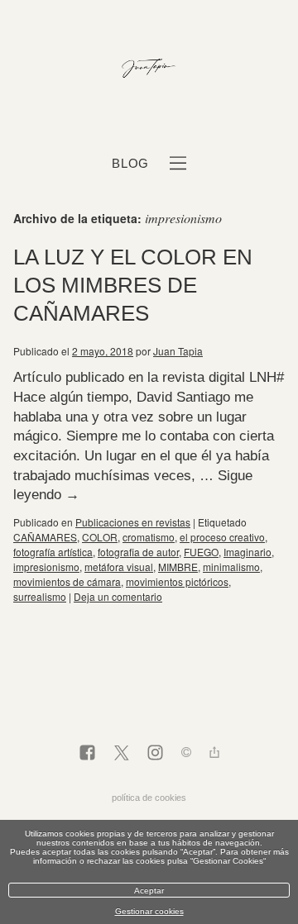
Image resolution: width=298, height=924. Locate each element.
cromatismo (149, 537)
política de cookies (149, 798)
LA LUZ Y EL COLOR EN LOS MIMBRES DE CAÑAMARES (132, 285)
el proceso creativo (222, 537)
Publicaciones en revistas (132, 522)
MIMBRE (178, 567)
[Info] (186, 754)
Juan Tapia (178, 351)
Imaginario (247, 552)
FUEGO (201, 552)
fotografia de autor (138, 552)
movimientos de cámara (67, 581)
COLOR (100, 537)
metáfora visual (118, 567)
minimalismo (231, 567)
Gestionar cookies (149, 911)
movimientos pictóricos (177, 581)
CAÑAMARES (45, 537)
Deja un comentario (118, 596)
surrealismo (39, 596)
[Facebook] (87, 754)
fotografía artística (53, 552)
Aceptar (149, 890)
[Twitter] (121, 754)
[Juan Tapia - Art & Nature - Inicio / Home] (149, 69)
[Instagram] (155, 754)
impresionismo (46, 567)
